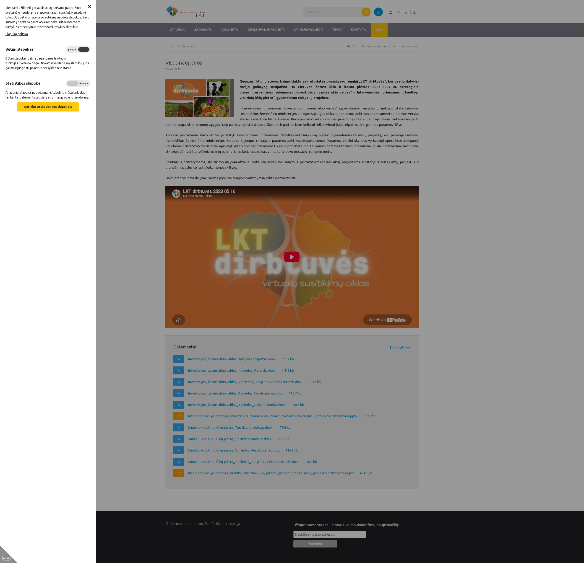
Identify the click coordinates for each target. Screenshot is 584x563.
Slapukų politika (16, 34)
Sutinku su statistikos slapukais (48, 107)
